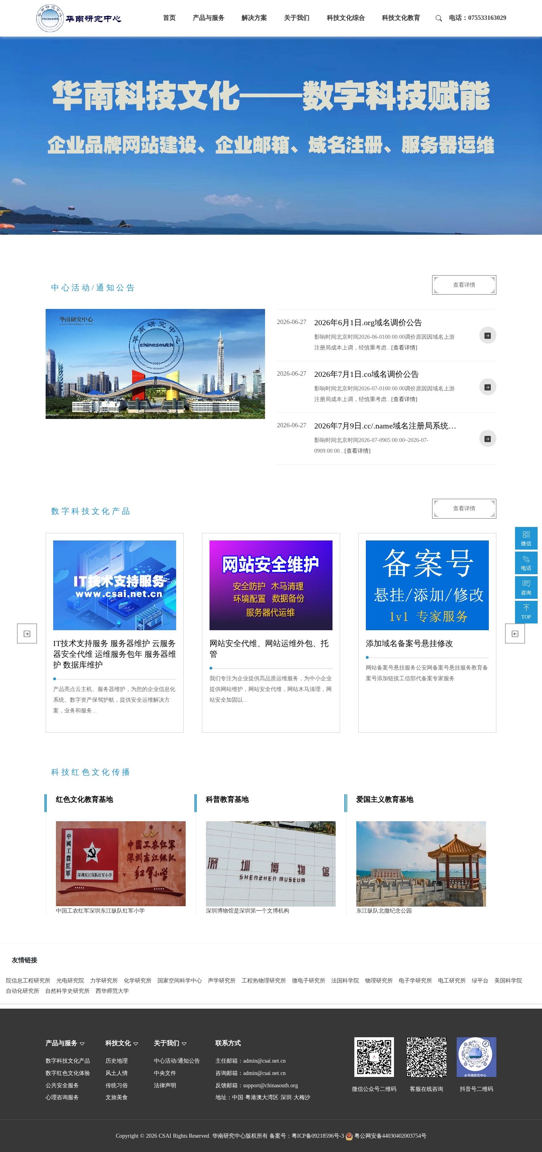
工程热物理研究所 (264, 980)
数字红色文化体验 (68, 1073)
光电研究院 (70, 980)
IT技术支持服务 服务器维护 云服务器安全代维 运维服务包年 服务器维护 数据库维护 (114, 654)
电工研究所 (452, 980)
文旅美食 (117, 1097)
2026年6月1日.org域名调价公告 (368, 322)
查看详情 (464, 285)
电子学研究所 (415, 980)
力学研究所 (104, 980)
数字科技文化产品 (68, 1060)
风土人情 (117, 1073)
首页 (169, 17)
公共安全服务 (62, 1085)
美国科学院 (508, 980)
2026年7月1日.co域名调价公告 (366, 374)
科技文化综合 (346, 17)
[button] (515, 633)
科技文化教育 (401, 17)
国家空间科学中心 (180, 980)
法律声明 (165, 1085)
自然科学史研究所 (67, 991)
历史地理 (117, 1060)
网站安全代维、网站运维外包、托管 (269, 648)
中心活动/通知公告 (177, 1060)
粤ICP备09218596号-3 (318, 1136)
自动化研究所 (22, 991)
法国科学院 (345, 980)
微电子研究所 (308, 980)
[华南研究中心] (79, 18)
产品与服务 (209, 17)
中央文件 (165, 1073)
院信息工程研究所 (28, 980)
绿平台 (480, 980)
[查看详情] (404, 347)
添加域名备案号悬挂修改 (409, 643)
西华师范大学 (112, 991)
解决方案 (254, 17)
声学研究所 (222, 980)
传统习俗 (117, 1085)
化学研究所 (138, 980)
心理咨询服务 (62, 1097)
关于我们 (296, 17)
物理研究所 (379, 980)
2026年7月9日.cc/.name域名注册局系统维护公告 (385, 426)
